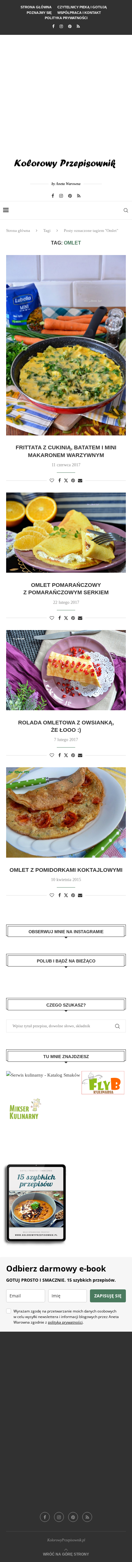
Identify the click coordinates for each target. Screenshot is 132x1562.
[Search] (126, 210)
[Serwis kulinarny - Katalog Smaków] (43, 1075)
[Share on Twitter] (66, 480)
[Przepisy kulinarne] (24, 1098)
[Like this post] (52, 480)
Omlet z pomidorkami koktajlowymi (66, 870)
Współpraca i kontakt (79, 12)
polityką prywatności (65, 1322)
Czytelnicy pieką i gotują (82, 7)
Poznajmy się (39, 12)
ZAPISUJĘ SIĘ (108, 1296)
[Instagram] (61, 26)
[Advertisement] (66, 92)
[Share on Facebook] (59, 480)
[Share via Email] (80, 480)
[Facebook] (53, 26)
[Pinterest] (70, 26)
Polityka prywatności (66, 18)
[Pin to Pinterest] (73, 480)
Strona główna (36, 7)
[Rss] (78, 26)
